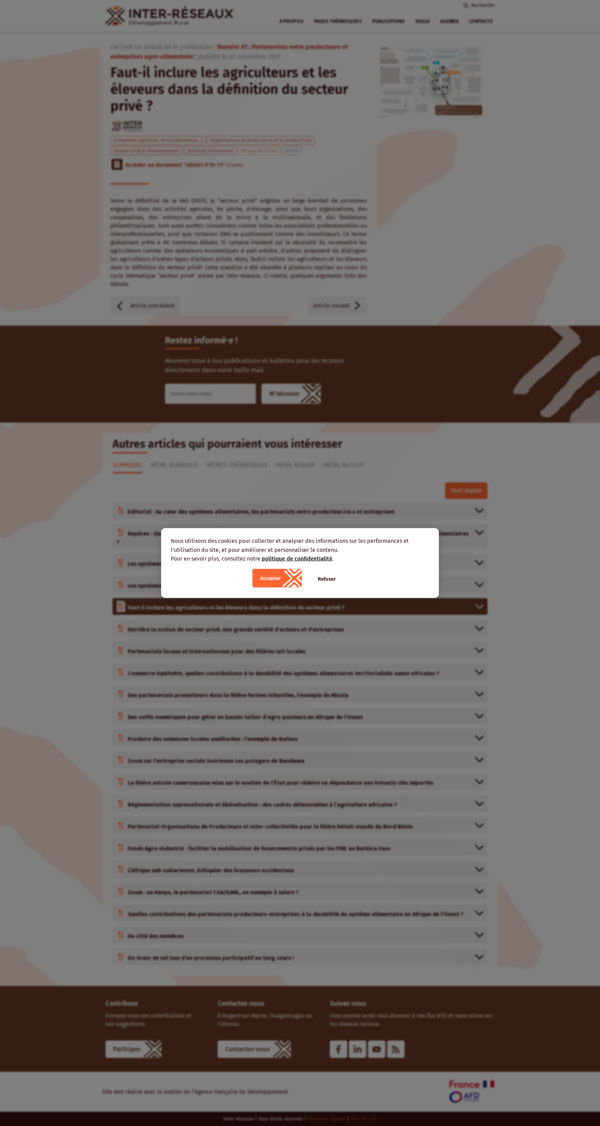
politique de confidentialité (297, 558)
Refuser (327, 579)
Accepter (270, 578)
